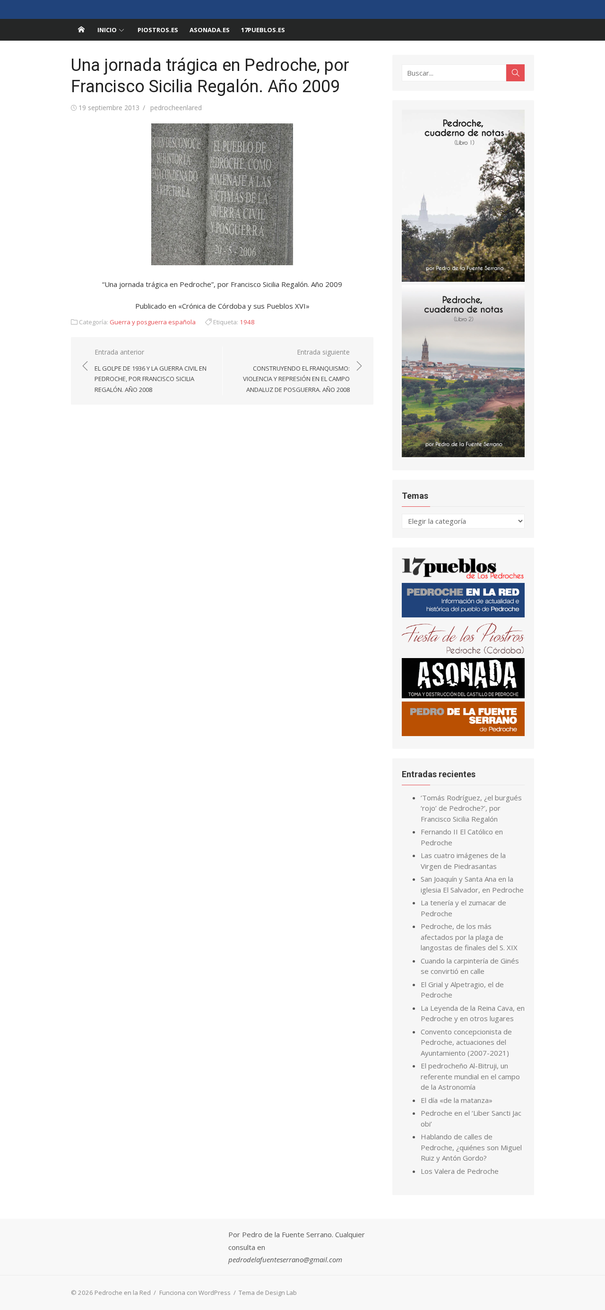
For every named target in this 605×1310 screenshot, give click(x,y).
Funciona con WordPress (195, 1292)
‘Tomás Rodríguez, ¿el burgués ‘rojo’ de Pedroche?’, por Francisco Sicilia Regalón (471, 808)
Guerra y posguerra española (153, 322)
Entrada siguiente (296, 370)
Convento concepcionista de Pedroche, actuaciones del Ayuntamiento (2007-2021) (466, 1042)
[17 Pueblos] (463, 576)
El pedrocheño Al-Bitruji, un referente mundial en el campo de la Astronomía (470, 1076)
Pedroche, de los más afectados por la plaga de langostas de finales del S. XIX (469, 936)
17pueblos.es (263, 30)
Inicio (107, 30)
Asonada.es (210, 30)
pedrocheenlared (176, 107)
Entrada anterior (151, 370)
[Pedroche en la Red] (81, 30)
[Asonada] (463, 695)
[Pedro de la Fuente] (463, 733)
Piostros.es (158, 30)
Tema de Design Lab (268, 1292)
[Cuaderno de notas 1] (463, 279)
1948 (247, 322)
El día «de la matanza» (457, 1100)
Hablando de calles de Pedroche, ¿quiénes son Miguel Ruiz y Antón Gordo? (471, 1147)
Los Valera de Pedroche (460, 1171)
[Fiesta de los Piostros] (463, 652)
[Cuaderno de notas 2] (463, 454)
